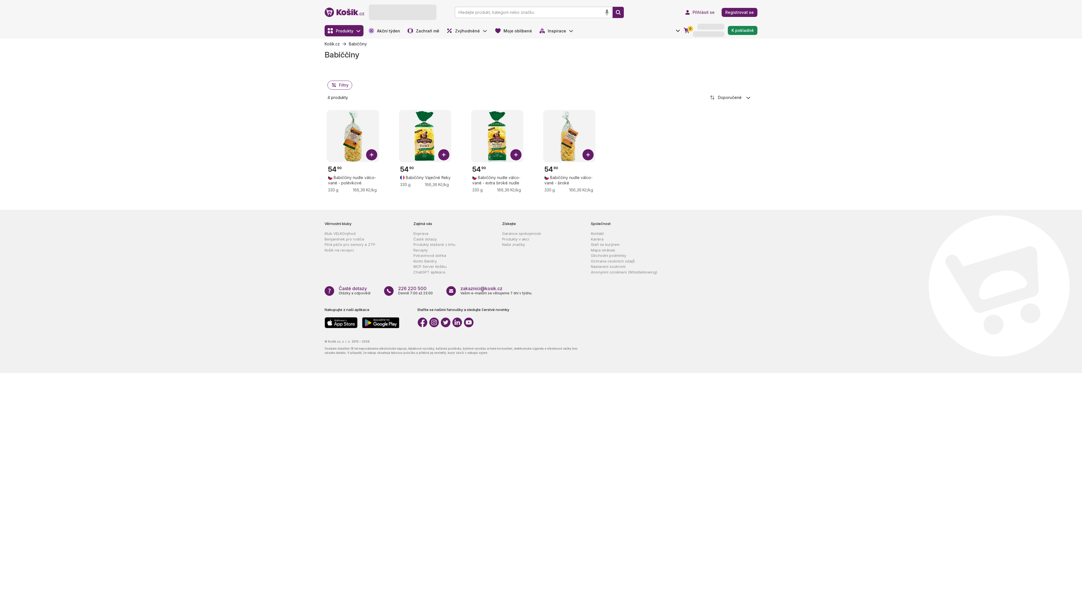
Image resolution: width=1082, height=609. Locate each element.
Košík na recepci (339, 250)
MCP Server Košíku (430, 266)
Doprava (420, 233)
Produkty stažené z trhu (434, 244)
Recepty (420, 250)
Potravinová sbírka (429, 255)
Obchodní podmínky (608, 255)
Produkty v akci (515, 239)
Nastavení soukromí (608, 266)
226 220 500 (412, 288)
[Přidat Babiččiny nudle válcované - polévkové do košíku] (371, 154)
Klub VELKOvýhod (340, 233)
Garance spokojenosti (521, 233)
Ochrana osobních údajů (613, 261)
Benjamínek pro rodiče (344, 239)
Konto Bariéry (425, 261)
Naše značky (513, 244)
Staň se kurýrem (605, 244)
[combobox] (730, 97)
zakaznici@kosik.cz (481, 288)
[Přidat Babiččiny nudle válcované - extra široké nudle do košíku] (516, 154)
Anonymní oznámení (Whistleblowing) (624, 272)
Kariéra (597, 239)
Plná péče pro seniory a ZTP (350, 244)
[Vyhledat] (618, 12)
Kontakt (597, 233)
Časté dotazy (425, 239)
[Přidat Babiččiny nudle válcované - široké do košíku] (588, 154)
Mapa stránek (603, 250)
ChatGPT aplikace (429, 272)
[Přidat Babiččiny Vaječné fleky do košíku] (443, 154)
